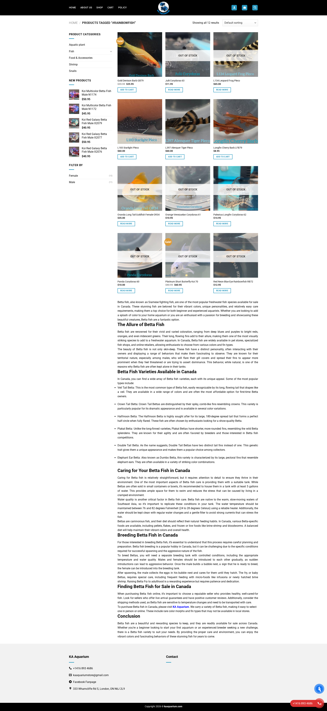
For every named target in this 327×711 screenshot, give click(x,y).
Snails (72, 71)
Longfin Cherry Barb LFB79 (227, 147)
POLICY (122, 7)
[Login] (234, 8)
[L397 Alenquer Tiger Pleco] (187, 121)
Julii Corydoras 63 (174, 80)
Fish (71, 51)
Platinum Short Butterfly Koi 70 (181, 281)
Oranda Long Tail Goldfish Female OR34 (139, 214)
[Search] (255, 8)
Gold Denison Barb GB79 (131, 80)
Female (73, 175)
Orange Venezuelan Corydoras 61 (183, 214)
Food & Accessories (80, 57)
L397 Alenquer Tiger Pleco (179, 147)
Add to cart (127, 90)
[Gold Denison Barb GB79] (140, 54)
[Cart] (244, 8)
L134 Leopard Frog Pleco (226, 80)
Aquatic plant (77, 44)
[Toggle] (111, 51)
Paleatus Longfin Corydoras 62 (229, 214)
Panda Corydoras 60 (128, 281)
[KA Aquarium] (163, 7)
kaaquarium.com (173, 706)
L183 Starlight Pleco (128, 147)
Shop (99, 7)
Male (72, 182)
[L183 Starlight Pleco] (140, 121)
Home (72, 7)
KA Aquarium (181, 606)
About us (86, 7)
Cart (110, 7)
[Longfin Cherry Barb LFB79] (235, 121)
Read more (174, 90)
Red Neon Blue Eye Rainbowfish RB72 (233, 281)
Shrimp (73, 64)
